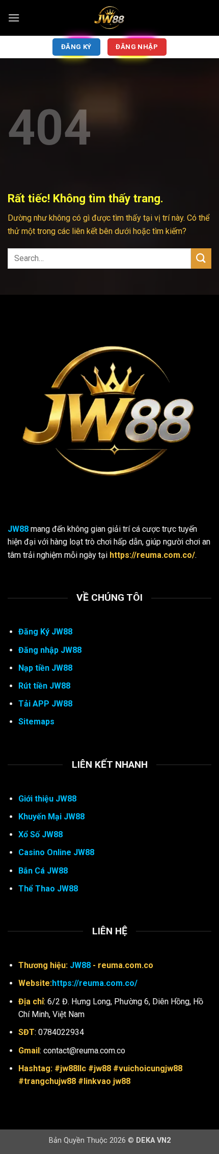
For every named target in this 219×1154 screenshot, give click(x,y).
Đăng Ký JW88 (45, 632)
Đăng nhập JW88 (49, 650)
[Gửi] (201, 258)
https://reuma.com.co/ (95, 983)
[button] (14, 17)
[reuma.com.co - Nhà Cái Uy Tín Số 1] (109, 18)
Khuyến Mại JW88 (51, 816)
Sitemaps (36, 721)
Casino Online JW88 (56, 852)
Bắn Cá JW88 (43, 871)
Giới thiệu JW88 (47, 799)
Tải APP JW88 (45, 704)
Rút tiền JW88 (44, 686)
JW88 (18, 529)
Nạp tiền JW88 (45, 668)
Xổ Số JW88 (40, 834)
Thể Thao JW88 (48, 888)
